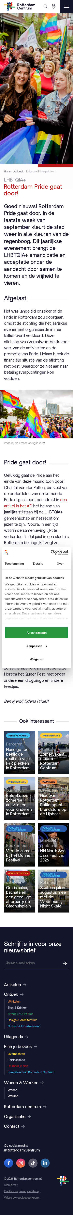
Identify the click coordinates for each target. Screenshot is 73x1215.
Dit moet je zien (18, 1066)
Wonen (12, 1090)
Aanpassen (34, 646)
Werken (13, 1096)
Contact (11, 1126)
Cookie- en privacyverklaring (22, 1191)
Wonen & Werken (21, 1082)
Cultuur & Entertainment (24, 1026)
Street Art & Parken (20, 1014)
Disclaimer (11, 1185)
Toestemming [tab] (14, 563)
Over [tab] (60, 563)
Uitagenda (13, 1036)
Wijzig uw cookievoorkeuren (22, 1197)
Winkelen (14, 1001)
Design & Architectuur (22, 1020)
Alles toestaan (37, 632)
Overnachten (16, 1053)
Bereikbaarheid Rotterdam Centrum (31, 1072)
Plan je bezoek (18, 1046)
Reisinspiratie (16, 1060)
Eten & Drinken (17, 1007)
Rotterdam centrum (22, 1106)
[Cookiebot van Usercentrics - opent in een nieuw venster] (51, 552)
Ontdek (11, 994)
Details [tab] (38, 563)
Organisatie (15, 1116)
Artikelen (12, 984)
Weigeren (36, 659)
